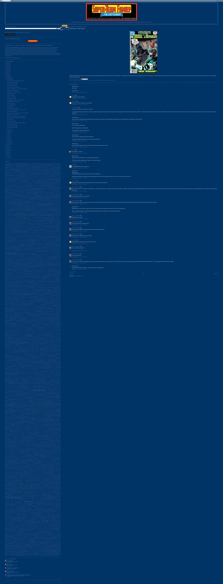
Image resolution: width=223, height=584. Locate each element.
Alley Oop (16, 174)
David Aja (43, 249)
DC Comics (86, 80)
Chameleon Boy (41, 220)
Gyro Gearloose (56, 304)
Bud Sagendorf (10, 210)
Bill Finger (37, 193)
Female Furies (41, 280)
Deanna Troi (51, 253)
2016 (7, 147)
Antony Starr (29, 180)
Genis (45, 292)
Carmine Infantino (45, 217)
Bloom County (34, 199)
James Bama (29, 326)
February (9, 142)
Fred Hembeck (30, 287)
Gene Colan (7, 292)
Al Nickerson (18, 169)
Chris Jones (46, 225)
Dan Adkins (31, 239)
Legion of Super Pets (55, 372)
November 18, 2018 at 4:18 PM (79, 203)
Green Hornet (43, 300)
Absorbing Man (7, 164)
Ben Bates (10, 191)
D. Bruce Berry (25, 238)
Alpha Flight (21, 174)
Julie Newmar (37, 355)
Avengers (50, 185)
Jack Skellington (56, 323)
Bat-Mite (28, 188)
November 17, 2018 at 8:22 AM (79, 92)
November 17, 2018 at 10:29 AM (79, 104)
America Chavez (40, 175)
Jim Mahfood (27, 337)
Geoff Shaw (22, 293)
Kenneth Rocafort (33, 361)
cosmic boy (48, 233)
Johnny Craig (11, 349)
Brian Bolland (44, 205)
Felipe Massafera (16, 280)
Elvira (17, 274)
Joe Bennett (18, 339)
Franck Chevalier (53, 283)
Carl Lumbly (47, 216)
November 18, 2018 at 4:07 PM (79, 197)
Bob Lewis (17, 202)
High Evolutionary (39, 311)
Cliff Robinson (52, 230)
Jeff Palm (12, 332)
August (8, 132)
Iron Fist (21, 320)
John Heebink (47, 344)
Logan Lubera (15, 377)
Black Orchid (50, 197)
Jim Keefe (17, 337)
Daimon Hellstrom (55, 238)
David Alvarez (48, 249)
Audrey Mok (37, 185)
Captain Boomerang (39, 214)
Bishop (30, 196)
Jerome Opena (38, 333)
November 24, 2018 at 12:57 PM (79, 243)
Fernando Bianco (50, 280)
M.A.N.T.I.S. (47, 379)
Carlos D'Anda (57, 216)
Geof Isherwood (9, 293)
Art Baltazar (41, 182)
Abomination (52, 163)
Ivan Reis (97, 80)
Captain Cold (18, 215)
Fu (28, 288)
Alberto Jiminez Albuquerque (46, 170)
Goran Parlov (55, 298)
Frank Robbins (25, 286)
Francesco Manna (21, 283)
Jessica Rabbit (49, 334)
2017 (7, 146)
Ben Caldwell (15, 191)
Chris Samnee (16, 226)
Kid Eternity (41, 363)
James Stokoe (12, 327)
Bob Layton (11, 202)
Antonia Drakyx (16, 180)
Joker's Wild (29, 349)
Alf (32, 173)
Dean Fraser (37, 253)
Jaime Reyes (47, 325)
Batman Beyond (44, 188)
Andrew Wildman (41, 176)
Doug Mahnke (35, 265)
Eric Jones (30, 275)
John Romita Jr (56, 345)
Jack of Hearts (44, 323)
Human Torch (48, 315)
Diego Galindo (38, 259)
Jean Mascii (14, 331)
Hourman (43, 312)
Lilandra (58, 374)
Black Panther (56, 197)
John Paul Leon (34, 345)
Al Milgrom (12, 169)
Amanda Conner (45, 174)
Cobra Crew (30, 231)
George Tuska (47, 294)
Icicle (15, 317)
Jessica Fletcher (36, 334)
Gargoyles (11, 291)
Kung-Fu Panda (30, 367)
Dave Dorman (32, 248)
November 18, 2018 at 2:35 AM (79, 161)
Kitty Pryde (12, 366)
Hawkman (7, 309)
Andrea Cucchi (17, 176)
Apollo (44, 180)
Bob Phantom (40, 202)
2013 (7, 152)
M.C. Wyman (53, 379)
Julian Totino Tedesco (29, 355)
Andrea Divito (22, 176)
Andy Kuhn (56, 176)
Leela (20, 372)
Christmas (21, 227)
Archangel (18, 181)
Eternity (7, 277)
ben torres (33, 191)
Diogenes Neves (55, 259)
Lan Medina (34, 368)
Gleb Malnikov (22, 298)
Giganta (28, 297)
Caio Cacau (13, 213)
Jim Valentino (9, 338)
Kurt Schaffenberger (41, 367)
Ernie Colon (35, 276)
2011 (7, 155)
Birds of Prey (25, 196)
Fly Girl (46, 282)
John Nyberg (28, 345)
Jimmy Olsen (15, 338)
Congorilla (50, 232)
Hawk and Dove (37, 308)
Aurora (46, 185)
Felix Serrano (36, 280)
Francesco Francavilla (13, 283)
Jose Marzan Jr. (47, 351)
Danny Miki (11, 244)
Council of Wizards (58, 233)
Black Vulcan (27, 198)
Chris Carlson (32, 225)
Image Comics (37, 317)
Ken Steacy (22, 361)
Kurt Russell (35, 367)
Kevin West (12, 363)
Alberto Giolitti (38, 170)
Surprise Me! (32, 40)
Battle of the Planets (55, 188)
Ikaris (33, 317)
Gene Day (13, 292)
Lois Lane (19, 377)
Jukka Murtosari (11, 355)
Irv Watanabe (57, 320)
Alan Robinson (11, 170)
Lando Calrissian (45, 368)
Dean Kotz (47, 253)
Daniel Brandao (11, 243)
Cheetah (49, 222)
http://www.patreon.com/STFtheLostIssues (13, 57)
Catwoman (48, 219)
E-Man (25, 269)
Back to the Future (24, 186)
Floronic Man (36, 282)
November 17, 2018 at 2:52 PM (79, 132)
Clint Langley (8, 231)
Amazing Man (11, 175)
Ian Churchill (40, 316)
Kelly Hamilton (36, 360)
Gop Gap (50, 298)
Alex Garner (18, 171)
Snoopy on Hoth (10, 119)
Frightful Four (7, 288)
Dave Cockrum (14, 248)
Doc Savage (46, 260)
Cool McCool (17, 233)
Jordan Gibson (32, 350)
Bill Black (20, 193)
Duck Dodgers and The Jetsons (13, 108)
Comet (58, 231)
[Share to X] (84, 79)
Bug (25, 210)
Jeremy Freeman (54, 332)
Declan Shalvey (22, 254)
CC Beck (53, 219)
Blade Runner (51, 198)
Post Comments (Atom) (78, 275)
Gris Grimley (43, 303)
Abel (44, 163)
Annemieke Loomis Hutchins (36, 179)
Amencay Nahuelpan (33, 175)
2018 (7, 76)
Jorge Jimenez (56, 350)
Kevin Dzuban (14, 362)
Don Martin (13, 264)
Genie (42, 292)
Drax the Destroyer (28, 266)
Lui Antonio (56, 378)
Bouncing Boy (53, 203)
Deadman (22, 253)
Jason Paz (34, 328)
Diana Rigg (42, 258)
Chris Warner (41, 226)
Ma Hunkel (8, 380)
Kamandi (18, 357)
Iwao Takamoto (30, 321)
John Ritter (50, 345)
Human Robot (36, 315)
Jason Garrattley (22, 328)
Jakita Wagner (7, 326)
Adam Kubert (8, 165)
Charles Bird (53, 220)
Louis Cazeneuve (23, 378)
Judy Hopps (52, 354)
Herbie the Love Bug (48, 310)
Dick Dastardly (58, 258)
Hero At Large (25, 311)
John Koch (58, 344)
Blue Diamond (52, 199)
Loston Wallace (7, 378)
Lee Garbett (56, 371)
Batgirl (32, 188)
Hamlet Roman (34, 305)
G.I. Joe (59, 288)
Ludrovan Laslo (51, 378)
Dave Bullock (8, 248)
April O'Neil (53, 180)
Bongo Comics (30, 203)
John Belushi (52, 342)
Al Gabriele (57, 168)
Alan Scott (16, 170)
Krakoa (58, 366)
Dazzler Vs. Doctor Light (11, 96)
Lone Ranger (28, 377)
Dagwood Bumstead (48, 238)
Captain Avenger (32, 214)
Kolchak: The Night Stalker (45, 366)
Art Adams (35, 182)
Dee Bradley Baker (28, 254)
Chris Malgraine (51, 225)
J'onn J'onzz (25, 322)
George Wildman (54, 294)
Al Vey (33, 169)
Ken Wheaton (27, 361)
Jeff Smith (16, 332)
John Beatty (46, 342)
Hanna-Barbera (55, 305)
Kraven (9, 367)
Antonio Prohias (23, 180)
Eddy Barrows (55, 270)
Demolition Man (57, 254)
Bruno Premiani (20, 209)
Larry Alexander (55, 368)
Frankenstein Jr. (43, 286)
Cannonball (55, 213)
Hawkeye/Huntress (50, 308)
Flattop (26, 282)
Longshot (33, 377)
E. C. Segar (29, 269)
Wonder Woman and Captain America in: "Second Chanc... (18, 113)
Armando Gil (58, 181)
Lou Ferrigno (17, 378)
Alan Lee (57, 169)
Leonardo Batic (31, 373)
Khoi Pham (29, 363)
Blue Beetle (40, 199)
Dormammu (15, 265)
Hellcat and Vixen (10, 106)
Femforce (46, 280)
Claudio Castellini (13, 230)
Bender (37, 191)
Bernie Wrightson (35, 192)
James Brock (40, 326)
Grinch (39, 303)
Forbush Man (54, 282)
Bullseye (47, 210)
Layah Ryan (9, 371)
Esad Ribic (45, 276)
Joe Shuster (15, 342)
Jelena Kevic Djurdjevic (42, 332)
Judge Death (36, 354)
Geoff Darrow (16, 293)
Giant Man (23, 297)
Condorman (46, 232)
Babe (14, 186)
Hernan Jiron (19, 311)
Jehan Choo (36, 332)
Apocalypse (39, 180)
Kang (22, 357)
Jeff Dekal (49, 331)
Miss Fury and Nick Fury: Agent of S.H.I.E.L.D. (15, 80)
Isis (11, 321)
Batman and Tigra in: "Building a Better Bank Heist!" (16, 117)
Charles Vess (39, 221)
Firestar (35, 281)
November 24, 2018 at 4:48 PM (79, 263)
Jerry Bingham (48, 333)
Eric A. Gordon (17, 275)
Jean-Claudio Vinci (19, 331)
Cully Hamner (46, 237)
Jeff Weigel (21, 332)
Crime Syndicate (38, 236)
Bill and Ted (15, 193)
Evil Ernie (50, 277)
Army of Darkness (8, 182)
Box (57, 203)
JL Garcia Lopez (39, 338)
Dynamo (16, 269)
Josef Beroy (58, 351)
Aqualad (57, 180)
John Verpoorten (20, 348)
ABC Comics (35, 163)
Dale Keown (12, 239)
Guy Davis (37, 304)
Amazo (16, 175)
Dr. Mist (57, 265)
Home (144, 273)
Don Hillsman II (55, 263)
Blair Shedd (56, 198)
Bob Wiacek (13, 203)
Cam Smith (32, 213)
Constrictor (54, 232)
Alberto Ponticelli (53, 170)
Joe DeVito (47, 339)
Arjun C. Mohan (46, 181)
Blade (47, 198)
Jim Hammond (7, 337)
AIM (13, 168)
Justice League (8, 356)
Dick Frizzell (13, 259)
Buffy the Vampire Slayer (19, 210)
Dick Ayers (52, 258)
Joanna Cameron (54, 338)
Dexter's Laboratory (30, 258)
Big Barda (6, 193)
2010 (7, 157)
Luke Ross (30, 379)
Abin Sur (47, 163)
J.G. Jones (55, 321)
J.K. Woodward (15, 322)
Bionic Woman (15, 196)
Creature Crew (13, 236)
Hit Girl (50, 311)
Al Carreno (44, 168)
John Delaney (12, 344)
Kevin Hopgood (26, 362)
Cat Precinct (33, 219)
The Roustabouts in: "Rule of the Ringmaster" (15, 100)
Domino (45, 263)
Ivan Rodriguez (24, 321)
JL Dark (33, 338)
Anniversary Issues (50, 179)
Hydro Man (11, 316)
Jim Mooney (32, 337)
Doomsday (7, 265)
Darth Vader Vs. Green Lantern (77, 28)
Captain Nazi (8, 216)
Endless (55, 274)
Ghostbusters (7, 297)
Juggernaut (57, 354)
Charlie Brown (57, 221)
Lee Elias (51, 371)
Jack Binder (50, 322)
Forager (50, 282)
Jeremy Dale (49, 332)
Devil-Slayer (6, 258)
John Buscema (14, 343)
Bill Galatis (41, 193)
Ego (48, 271)
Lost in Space (57, 377)
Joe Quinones (56, 340)
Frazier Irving (49, 286)
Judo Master (48, 354)
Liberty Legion (20, 374)
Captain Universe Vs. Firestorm (13, 90)
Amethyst (52, 175)
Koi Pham (38, 366)
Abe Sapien (41, 163)
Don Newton (18, 264)
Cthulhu (37, 237)
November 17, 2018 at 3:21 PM (79, 140)
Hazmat (24, 309)
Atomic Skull (18, 185)
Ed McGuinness (39, 270)
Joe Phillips (40, 340)
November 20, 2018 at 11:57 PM (79, 231)
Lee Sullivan (10, 372)
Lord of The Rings (43, 377)
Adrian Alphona (55, 165)
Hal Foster (15, 305)
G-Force (50, 288)
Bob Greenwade (75, 107)
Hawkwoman (13, 309)
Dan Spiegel (32, 242)
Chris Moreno (7, 226)
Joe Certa (36, 339)
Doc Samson (40, 260)
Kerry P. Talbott (58, 361)
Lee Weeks (16, 372)
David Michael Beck (50, 250)
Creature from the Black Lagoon (22, 236)
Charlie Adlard (51, 221)
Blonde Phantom (19, 199)
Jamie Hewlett (30, 327)
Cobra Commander (24, 231)
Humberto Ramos (56, 315)
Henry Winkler (32, 310)
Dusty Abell (7, 269)
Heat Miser (32, 309)
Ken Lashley (11, 361)
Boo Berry (35, 203)
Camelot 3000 (38, 213)
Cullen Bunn (41, 237)
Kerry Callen (46, 361)
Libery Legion (25, 374)
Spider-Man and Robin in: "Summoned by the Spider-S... (17, 88)
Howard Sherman (28, 314)
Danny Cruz (57, 243)
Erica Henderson (18, 276)
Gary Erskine (33, 291)
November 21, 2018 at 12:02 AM (79, 237)
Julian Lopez (22, 355)
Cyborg (57, 237)
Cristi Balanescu (13, 237)
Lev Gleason (54, 373)
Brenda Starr (57, 204)
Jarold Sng (46, 327)
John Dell (17, 344)
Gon (47, 298)
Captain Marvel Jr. (50, 215)
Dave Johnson (56, 248)
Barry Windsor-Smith (56, 187)
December (9, 77)
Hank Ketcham (49, 305)
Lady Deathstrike (22, 368)
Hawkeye (43, 308)
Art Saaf (51, 182)
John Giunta (36, 344)
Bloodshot (24, 199)
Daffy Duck (42, 238)
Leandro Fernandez (27, 371)
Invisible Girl (58, 318)
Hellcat (16, 310)
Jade (17, 325)
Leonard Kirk (25, 373)
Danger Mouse (44, 242)
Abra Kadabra (57, 163)
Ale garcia (58, 170)
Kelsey (45, 360)
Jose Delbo (16, 351)
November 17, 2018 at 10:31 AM (79, 114)
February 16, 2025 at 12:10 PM (79, 269)
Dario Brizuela (35, 244)
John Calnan (29, 343)
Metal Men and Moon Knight (12, 82)
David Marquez (36, 250)
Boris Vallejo (47, 203)
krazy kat (13, 367)
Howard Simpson (36, 314)
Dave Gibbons (38, 248)
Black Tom (22, 198)
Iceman (11, 317)
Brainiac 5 (25, 204)
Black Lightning (37, 197)
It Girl (14, 321)
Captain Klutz (36, 215)
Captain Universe (19, 216)
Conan (30, 232)
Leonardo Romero (37, 373)
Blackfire (38, 198)
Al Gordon (6, 169)
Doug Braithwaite (21, 265)
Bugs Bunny (30, 210)
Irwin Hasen (7, 321)
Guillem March (28, 304)
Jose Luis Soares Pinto (33, 351)
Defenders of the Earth (42, 254)
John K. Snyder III (53, 344)
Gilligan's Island (52, 297)
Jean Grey (8, 331)
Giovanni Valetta (58, 297)
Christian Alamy (8, 227)
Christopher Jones (35, 227)
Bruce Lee (50, 208)
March (8, 140)
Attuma (29, 185)
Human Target (42, 315)
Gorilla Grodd (15, 299)
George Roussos (41, 294)
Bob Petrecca (35, 202)
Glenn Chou (31, 298)
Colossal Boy (47, 231)
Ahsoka (11, 168)
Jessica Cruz (31, 334)
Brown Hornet (39, 208)
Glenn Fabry (35, 298)
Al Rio (30, 169)
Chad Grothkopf (14, 220)
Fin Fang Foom (17, 281)
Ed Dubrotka (19, 270)
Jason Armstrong (55, 327)
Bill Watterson (36, 194)
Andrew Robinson (35, 176)
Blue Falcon (57, 199)
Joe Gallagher (52, 339)
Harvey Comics (11, 308)
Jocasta (59, 338)
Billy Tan (6, 196)
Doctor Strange (16, 263)
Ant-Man (57, 179)
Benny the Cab (52, 191)
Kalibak (56, 356)
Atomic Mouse (7, 185)
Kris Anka (17, 367)
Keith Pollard (14, 360)
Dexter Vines (24, 258)
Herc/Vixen (53, 310)
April (8, 139)
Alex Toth (22, 173)
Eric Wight (6, 276)
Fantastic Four (57, 278)
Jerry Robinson (12, 334)
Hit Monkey (54, 311)
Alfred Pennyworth (38, 173)
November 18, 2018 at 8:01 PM (79, 212)
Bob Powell (45, 202)
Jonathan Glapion (10, 350)
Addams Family (38, 165)
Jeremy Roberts (24, 333)
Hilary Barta (45, 311)
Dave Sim (16, 249)
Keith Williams (25, 360)
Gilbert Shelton (46, 297)
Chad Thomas (24, 220)
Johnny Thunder (23, 349)
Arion (42, 181)
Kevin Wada (57, 362)
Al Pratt (26, 169)
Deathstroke (15, 254)
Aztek (6, 186)
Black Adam (41, 196)
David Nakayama (57, 250)
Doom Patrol (56, 264)
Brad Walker (15, 204)
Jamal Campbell (13, 326)
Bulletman (43, 210)
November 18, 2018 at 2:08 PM (79, 184)
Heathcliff (40, 309)
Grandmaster (39, 299)
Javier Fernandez (52, 328)
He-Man (27, 309)
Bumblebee (53, 210)
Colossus (53, 231)
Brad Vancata (10, 204)
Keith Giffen (8, 360)
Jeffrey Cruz (26, 332)
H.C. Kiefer (6, 305)
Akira (24, 168)
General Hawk (34, 292)
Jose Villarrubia (54, 351)
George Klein (13, 294)
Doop (11, 265)
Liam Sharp (8, 374)
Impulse (57, 317)
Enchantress (50, 274)
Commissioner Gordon (15, 232)
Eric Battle (21, 275)
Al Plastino (22, 169)
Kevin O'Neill (46, 362)
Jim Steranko (58, 337)
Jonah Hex (54, 349)
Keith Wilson (31, 360)
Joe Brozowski (23, 339)
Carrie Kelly (7, 219)
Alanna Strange (27, 170)
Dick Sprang (26, 259)
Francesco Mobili (27, 283)
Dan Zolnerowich (37, 242)
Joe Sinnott (20, 342)
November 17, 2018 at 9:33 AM (79, 98)
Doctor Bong (52, 260)
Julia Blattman (17, 355)
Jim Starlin (52, 337)
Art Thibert (55, 182)
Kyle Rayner (58, 367)
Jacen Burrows (35, 322)
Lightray (54, 374)
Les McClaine (44, 373)
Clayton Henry (33, 230)
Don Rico (29, 264)
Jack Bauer (45, 322)
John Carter (35, 343)
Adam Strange (18, 165)
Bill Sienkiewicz (18, 194)
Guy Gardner (42, 304)
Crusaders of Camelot (24, 237)
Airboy (21, 168)
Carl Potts (52, 216)
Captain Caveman (12, 215)
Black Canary (58, 196)
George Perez (26, 294)
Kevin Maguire (32, 362)
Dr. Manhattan (52, 265)
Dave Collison (21, 248)
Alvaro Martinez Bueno (34, 174)
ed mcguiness (31, 270)
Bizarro (36, 196)
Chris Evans (37, 225)
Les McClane (49, 373)
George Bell (34, 293)
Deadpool (27, 253)
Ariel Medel (33, 181)
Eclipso (9, 270)
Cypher (17, 238)
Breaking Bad (53, 204)
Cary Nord (12, 219)
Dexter (15, 258)
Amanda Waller (53, 174)
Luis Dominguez (12, 379)
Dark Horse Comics (49, 244)
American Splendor (46, 175)
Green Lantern (92, 80)
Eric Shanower (51, 275)
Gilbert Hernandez (40, 297)
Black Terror (17, 198)
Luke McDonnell (23, 379)
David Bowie (57, 249)
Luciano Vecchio (39, 378)
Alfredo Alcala (45, 173)
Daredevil (22, 244)
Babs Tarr (18, 186)
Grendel (25, 303)
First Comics (46, 281)
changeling (47, 220)
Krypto (21, 367)
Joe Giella (57, 339)
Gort (19, 299)
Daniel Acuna (49, 242)
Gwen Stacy (48, 304)
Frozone (25, 288)
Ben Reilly (29, 191)
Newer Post (71, 273)
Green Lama (49, 300)
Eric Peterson (41, 275)
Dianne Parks (47, 258)
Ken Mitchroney (17, 361)
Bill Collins (23, 193)
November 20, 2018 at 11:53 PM (79, 224)
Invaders (47, 318)
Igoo (25, 317)
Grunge (58, 303)
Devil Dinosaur (56, 257)
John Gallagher (31, 344)
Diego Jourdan (44, 259)
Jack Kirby (10, 323)
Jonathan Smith (16, 350)
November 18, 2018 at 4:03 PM (79, 191)
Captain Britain (47, 214)
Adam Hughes (47, 164)
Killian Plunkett (26, 365)
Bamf (33, 186)
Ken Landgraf (7, 361)
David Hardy (21, 250)
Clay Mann (18, 230)
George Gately (57, 293)
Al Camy (41, 168)
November (9, 79)
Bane (41, 186)
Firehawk (31, 281)
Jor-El (27, 350)
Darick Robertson (29, 244)
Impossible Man (51, 317)
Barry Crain (44, 187)
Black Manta (44, 197)
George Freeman (46, 293)
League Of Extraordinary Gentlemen (18, 371)
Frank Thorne (38, 286)
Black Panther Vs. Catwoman (12, 114)
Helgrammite (59, 309)
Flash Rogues (18, 282)
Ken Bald (49, 360)
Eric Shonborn (57, 275)
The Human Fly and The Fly (12, 124)
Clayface (23, 230)
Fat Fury (12, 280)
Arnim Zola (14, 182)
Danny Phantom (16, 244)
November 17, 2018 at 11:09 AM (79, 120)
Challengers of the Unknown (32, 220)
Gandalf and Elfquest (11, 95)
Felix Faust (31, 280)
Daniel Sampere (26, 243)
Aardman (16, 163)
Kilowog (32, 365)
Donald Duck (50, 264)
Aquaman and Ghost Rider (12, 85)
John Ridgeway (45, 345)
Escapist (58, 276)
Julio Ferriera (45, 355)
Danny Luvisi (7, 244)
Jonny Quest (22, 350)
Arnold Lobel (22, 182)
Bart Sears (8, 188)
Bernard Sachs (28, 192)
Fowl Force (6, 283)
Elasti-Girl (57, 271)
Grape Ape (57, 299)
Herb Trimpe (37, 310)
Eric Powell (46, 275)
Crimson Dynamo (53, 236)
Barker (17, 187)
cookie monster (11, 233)
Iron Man (31, 320)
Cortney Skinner (32, 233)
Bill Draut (27, 193)
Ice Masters (6, 317)
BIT (33, 196)
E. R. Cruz (33, 269)
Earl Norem (48, 269)
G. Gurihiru (54, 288)
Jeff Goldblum (54, 331)
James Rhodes (50, 326)
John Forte (26, 344)
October (8, 129)
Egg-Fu (45, 271)
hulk (21, 315)
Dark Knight (57, 244)
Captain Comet (24, 215)
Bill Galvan (45, 193)
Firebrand (26, 281)
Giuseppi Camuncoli (9, 298)
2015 (7, 149)
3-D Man (8, 163)
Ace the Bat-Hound (23, 164)
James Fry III (45, 326)
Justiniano (38, 356)
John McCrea (18, 345)
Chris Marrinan (56, 225)
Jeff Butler (44, 331)
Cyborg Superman (7, 238)
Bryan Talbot (45, 209)
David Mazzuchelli (43, 250)
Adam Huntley (54, 164)
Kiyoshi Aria (17, 366)
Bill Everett (32, 193)
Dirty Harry (10, 260)
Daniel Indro (16, 243)
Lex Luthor (59, 373)
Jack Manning (32, 323)
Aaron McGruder (29, 163)
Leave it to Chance (39, 371)
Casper (22, 219)
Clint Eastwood (57, 230)
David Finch (16, 250)
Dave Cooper (26, 248)
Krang (6, 367)
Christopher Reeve (49, 227)
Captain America (18, 214)
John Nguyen (23, 345)
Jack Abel (40, 322)
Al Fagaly (48, 168)
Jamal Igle (18, 326)
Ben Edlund (20, 191)
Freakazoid (53, 286)
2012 (7, 154)
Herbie (42, 310)
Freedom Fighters (56, 287)
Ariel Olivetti (75, 80)
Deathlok (9, 254)
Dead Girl (17, 253)
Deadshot (32, 253)
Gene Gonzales (19, 292)
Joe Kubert (17, 340)
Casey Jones (17, 219)
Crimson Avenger (45, 236)
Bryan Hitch (33, 209)
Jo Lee (49, 338)
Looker (37, 377)
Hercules (59, 310)
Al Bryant (36, 168)
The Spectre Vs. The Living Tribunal (13, 87)
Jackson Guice (12, 325)
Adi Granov (44, 165)
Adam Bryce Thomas (40, 164)
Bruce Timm (13, 209)
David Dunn (11, 250)
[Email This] (82, 79)
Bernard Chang (17, 192)
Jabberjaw (30, 322)
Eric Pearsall (35, 275)
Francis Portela (40, 283)
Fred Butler (57, 286)
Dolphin (41, 263)
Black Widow (32, 198)
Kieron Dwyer (58, 363)
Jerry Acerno (43, 333)
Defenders (34, 254)
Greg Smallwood (12, 303)
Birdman (20, 196)
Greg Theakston (19, 303)
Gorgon (9, 299)
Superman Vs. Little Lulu (11, 93)
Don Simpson (44, 264)
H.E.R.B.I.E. (11, 305)
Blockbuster (10, 199)
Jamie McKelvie (35, 327)
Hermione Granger (13, 311)
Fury (40, 288)
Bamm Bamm (37, 186)
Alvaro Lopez (27, 174)
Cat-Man (42, 219)
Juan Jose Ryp (21, 354)
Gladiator (16, 298)
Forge (58, 282)
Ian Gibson (45, 316)
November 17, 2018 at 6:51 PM (79, 153)
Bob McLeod (22, 202)
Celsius (58, 219)
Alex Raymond (42, 171)
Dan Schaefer (16, 242)
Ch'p (9, 220)
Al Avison (27, 168)
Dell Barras (52, 254)
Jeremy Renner (18, 333)
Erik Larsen (23, 276)
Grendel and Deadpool (11, 104)
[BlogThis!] (83, 79)
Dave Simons (22, 249)
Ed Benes (14, 270)
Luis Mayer (17, 379)
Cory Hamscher (38, 233)
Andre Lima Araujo (10, 176)
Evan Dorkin (27, 277)
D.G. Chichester (31, 238)
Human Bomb (30, 315)
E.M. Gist (41, 269)
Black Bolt (52, 196)
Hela (50, 309)
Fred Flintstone (12, 287)
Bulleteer (34, 210)
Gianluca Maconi (18, 297)
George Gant (52, 293)
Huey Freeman (11, 315)
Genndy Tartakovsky (51, 292)
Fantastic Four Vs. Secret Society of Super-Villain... (16, 116)
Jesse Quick (25, 334)
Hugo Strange (16, 315)
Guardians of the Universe (19, 304)
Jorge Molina (11, 351)
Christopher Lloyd (42, 227)
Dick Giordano (19, 259)
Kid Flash (46, 363)
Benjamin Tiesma (46, 191)
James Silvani (7, 327)
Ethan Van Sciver (13, 277)
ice (58, 316)
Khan (20, 363)
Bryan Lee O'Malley (40, 209)
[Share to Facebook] (86, 79)
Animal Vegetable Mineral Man (18, 179)
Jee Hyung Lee (34, 331)
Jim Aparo (27, 335)
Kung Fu (25, 367)
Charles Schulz (20, 221)
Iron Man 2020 (38, 320)
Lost (53, 377)
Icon (18, 317)
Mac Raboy (14, 380)
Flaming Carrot (56, 281)
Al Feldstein (52, 168)
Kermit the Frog (40, 361)
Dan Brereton (46, 239)
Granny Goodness (46, 299)
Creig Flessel (31, 236)
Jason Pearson (39, 328)
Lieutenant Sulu (30, 374)
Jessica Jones (42, 334)
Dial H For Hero (37, 258)
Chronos (55, 227)
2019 (7, 74)
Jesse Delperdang (19, 334)
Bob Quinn (49, 202)
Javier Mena (57, 328)
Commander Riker (7, 232)
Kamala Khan (12, 357)
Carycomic (74, 180)
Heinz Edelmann (45, 309)
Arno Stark (18, 182)
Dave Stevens (28, 249)
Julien (41, 355)
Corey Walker (26, 233)
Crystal (30, 237)
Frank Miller (13, 286)
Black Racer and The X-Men (12, 127)
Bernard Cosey (23, 192)
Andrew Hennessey (28, 176)
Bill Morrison (57, 193)
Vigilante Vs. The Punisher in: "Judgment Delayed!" (16, 122)
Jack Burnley (55, 322)
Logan (10, 377)
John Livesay (8, 345)
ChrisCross (58, 226)
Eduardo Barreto (27, 271)
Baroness (40, 187)
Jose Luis (27, 351)
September (9, 131)
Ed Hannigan (25, 270)
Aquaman (7, 181)
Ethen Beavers (21, 277)
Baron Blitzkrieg (21, 187)
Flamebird (51, 281)
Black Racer (7, 198)
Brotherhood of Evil (21, 208)
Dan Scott (26, 242)
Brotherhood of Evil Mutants (30, 208)
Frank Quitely (19, 286)
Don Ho (59, 263)
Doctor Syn (23, 263)
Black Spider (13, 198)
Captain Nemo (13, 216)
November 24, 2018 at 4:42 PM (79, 256)
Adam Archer (29, 164)
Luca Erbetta (29, 378)
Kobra (35, 366)
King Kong (47, 365)
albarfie (73, 95)
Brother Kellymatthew (76, 194)
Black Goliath (24, 197)
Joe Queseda (50, 340)
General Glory (28, 292)
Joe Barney (13, 339)
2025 (7, 64)
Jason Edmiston (11, 328)
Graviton (11, 300)
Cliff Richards (47, 230)
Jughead (6, 355)
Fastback (8, 280)
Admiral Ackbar (49, 165)
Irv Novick (52, 320)
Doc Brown (30, 260)
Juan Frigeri (16, 354)
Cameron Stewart (44, 213)
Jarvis (50, 327)
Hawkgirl (57, 308)
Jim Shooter (46, 337)
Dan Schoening (22, 242)
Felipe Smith (26, 280)
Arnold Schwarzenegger (29, 182)
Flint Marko (30, 282)
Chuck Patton (28, 228)
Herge (8, 311)
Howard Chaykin (9, 314)
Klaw (32, 366)
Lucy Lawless (46, 378)
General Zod (38, 292)
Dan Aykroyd (36, 239)
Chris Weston (47, 226)
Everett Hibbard (45, 277)
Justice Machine (25, 356)
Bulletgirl (38, 210)
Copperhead (21, 233)
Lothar (12, 378)
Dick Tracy (32, 259)
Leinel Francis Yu (19, 373)
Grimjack (35, 303)
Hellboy (11, 310)
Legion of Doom (31, 372)
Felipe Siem (22, 280)
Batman (37, 188)
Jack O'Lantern (38, 323)
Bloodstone (28, 199)
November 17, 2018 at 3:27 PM (79, 146)
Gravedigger (7, 300)
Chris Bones (17, 225)
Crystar (33, 237)
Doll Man (37, 263)
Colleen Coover (41, 231)
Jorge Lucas (7, 351)
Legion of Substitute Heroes (47, 372)
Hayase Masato (19, 309)
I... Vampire (31, 316)
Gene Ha (23, 292)
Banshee (45, 186)
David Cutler (6, 250)
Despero (30, 257)
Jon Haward (48, 349)
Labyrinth (13, 368)
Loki (23, 377)
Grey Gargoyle (30, 303)
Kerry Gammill (51, 361)
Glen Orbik (26, 298)
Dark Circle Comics (42, 244)
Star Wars (102, 80)
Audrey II (33, 185)
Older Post (216, 273)
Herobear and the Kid (32, 311)
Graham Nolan (33, 299)
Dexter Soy (19, 258)
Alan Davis (44, 169)
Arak (11, 181)
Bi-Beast (58, 192)
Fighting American (11, 281)
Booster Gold (40, 203)
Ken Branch (57, 360)
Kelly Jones (41, 360)
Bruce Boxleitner (44, 208)
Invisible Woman (10, 320)
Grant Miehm (52, 299)
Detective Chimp (50, 257)
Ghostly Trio (12, 297)
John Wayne (37, 348)
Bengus (41, 191)
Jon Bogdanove (42, 349)
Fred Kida (35, 287)
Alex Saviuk (54, 171)
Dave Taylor (34, 249)
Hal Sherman (20, 305)
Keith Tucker (20, 360)
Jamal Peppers (23, 326)
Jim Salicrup (42, 337)
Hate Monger (22, 308)
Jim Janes (13, 337)
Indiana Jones (11, 318)
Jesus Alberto (55, 334)
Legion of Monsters (38, 372)
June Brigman (51, 355)
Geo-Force (59, 292)
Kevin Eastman (19, 362)
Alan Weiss (22, 170)
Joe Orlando (34, 340)
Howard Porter (15, 314)
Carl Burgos (42, 216)
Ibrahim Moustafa (54, 316)
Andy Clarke (46, 176)
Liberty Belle (14, 374)
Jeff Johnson (59, 331)
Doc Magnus (35, 260)
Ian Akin (36, 316)
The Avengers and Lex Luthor (12, 83)
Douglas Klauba (47, 265)
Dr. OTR (73, 149)
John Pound (40, 345)
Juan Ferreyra (11, 354)
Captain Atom (25, 214)
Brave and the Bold (44, 204)
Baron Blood (26, 187)
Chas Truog (22, 222)
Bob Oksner (29, 202)
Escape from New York (52, 276)
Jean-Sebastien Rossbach (27, 331)
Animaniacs (25, 179)
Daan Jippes (36, 238)
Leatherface (33, 371)
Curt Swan (52, 237)
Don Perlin (24, 264)
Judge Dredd (41, 354)
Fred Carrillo (6, 287)
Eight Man (52, 271)
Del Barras (47, 254)
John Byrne (21, 343)
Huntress (6, 316)
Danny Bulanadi (52, 243)
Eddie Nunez (50, 270)
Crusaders (18, 237)
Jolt (33, 349)
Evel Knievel (38, 277)
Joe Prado (44, 340)
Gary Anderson (16, 291)
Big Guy (11, 193)
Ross (73, 164)
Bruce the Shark (7, 209)
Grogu (47, 303)
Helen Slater (54, 309)
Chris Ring (11, 226)
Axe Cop (56, 185)
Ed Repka (45, 270)
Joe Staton (26, 342)
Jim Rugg (38, 337)
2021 (7, 71)
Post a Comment (72, 271)
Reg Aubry (74, 101)
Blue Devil (46, 199)
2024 (7, 66)
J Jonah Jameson (37, 321)
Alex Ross (48, 171)
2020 (7, 73)
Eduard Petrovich (20, 271)
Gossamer (23, 299)
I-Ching (27, 316)
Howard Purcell (22, 314)
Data (27, 247)
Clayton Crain (28, 230)
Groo (51, 303)
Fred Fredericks (17, 287)
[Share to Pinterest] (87, 79)
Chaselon (27, 222)
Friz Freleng (12, 288)
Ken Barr (53, 360)
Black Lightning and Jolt (11, 98)
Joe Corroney (42, 339)
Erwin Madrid (40, 276)
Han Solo (43, 305)
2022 (7, 69)
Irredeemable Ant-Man (45, 320)
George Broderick (39, 293)
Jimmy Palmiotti (22, 338)
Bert (41, 192)
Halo (24, 305)
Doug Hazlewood (28, 265)
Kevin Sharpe (52, 362)
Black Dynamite (14, 197)
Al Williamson (38, 169)
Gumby (33, 304)
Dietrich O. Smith (49, 259)
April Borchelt (48, 180)
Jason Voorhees (46, 328)
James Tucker (24, 327)
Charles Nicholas (8, 221)
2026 (7, 63)
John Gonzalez (41, 344)
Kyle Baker (48, 367)
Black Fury (19, 197)
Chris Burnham (27, 225)
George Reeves (34, 294)
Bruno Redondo (27, 209)
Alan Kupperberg (51, 169)
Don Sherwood (38, 264)
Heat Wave (36, 309)
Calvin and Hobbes (19, 213)
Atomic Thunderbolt (24, 185)
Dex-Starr (11, 258)
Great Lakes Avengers (23, 300)
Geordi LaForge (27, 293)
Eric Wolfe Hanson (11, 276)
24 (5, 163)
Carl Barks (37, 216)
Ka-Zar (48, 356)
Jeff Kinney (7, 332)
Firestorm (40, 281)
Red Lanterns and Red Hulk (12, 125)
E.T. (44, 269)
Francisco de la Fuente (47, 283)
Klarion (22, 366)
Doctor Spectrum (9, 263)
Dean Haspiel (42, 253)
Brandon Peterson (35, 204)
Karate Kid (34, 357)
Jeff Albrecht (39, 331)
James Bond (34, 326)
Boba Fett (19, 203)
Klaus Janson (26, 366)
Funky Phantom (32, 288)
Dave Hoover (45, 248)
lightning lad (43, 374)
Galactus (37, 289)
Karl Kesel (57, 357)
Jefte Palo (31, 332)
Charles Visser (45, 221)
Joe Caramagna (31, 339)
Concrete (35, 232)
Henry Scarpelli (26, 310)
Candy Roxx (50, 213)
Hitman (58, 311)
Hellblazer (7, 310)
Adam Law (13, 165)
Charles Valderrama (33, 221)
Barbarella (49, 186)
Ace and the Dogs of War (15, 164)
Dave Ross (12, 249)
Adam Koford (58, 164)
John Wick (50, 348)
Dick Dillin (8, 259)
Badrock (30, 186)
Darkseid (20, 245)
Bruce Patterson (56, 208)
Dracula (14, 266)
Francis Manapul (34, 283)
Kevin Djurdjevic (8, 362)
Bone (25, 203)
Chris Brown (21, 225)
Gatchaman (54, 291)
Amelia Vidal (27, 175)
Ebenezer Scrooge (54, 269)
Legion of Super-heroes (9, 373)
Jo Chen (45, 338)
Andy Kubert (51, 176)
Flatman (23, 282)
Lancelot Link (39, 368)
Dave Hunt (50, 248)
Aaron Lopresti (22, 163)
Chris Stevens (36, 226)
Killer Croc (16, 365)
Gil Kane (33, 297)
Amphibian (56, 175)
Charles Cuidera (58, 220)
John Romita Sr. (8, 346)
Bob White (8, 203)
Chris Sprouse (29, 226)
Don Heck (49, 263)
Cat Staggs (38, 219)
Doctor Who (28, 263)
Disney (15, 260)
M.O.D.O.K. (58, 379)
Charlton (12, 222)
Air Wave (16, 168)
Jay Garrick (29, 329)
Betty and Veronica (52, 192)
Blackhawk (42, 198)
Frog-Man (21, 288)
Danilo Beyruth (41, 243)
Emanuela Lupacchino (28, 274)
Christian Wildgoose (16, 227)
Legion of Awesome (25, 372)
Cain (9, 213)
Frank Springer (31, 286)
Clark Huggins (7, 230)
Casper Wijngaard (27, 219)
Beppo (56, 191)
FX (47, 288)
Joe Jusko (11, 340)
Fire (23, 281)
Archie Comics (23, 181)
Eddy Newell (10, 271)
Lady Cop (17, 368)
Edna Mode (15, 271)
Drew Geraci (39, 266)
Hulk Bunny (25, 315)
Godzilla (40, 298)
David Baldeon (53, 249)
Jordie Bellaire (51, 350)
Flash (6, 282)
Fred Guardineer (24, 287)
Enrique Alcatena (10, 275)
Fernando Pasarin (57, 280)
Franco (58, 283)
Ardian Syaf (29, 181)
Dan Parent (11, 242)
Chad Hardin (19, 220)
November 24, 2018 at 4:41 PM (79, 250)
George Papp (19, 294)
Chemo (58, 222)
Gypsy (52, 304)
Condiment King (41, 232)
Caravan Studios (32, 216)
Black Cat (8, 197)
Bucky (55, 209)
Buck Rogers (51, 209)
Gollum (45, 298)
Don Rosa (33, 264)
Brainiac (19, 204)
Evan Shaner (32, 277)
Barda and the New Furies (11, 187)
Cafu (6, 213)
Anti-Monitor (10, 180)
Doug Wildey (41, 265)
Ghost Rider (56, 295)
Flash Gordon (12, 282)
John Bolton (7, 343)
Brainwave (29, 204)
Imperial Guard (44, 317)
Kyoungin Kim (8, 368)
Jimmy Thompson (28, 338)
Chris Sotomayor (23, 226)
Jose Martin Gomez (41, 351)
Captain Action (10, 214)
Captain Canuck (54, 214)
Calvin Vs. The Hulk (10, 103)
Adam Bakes (34, 164)
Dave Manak (7, 249)
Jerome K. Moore (31, 333)
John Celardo (48, 343)
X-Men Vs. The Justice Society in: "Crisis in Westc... (16, 109)
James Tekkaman (18, 327)
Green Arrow (30, 300)
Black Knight (30, 197)
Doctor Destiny (57, 260)
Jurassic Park (57, 355)
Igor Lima (29, 317)
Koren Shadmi (54, 366)
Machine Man (24, 380)
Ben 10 (6, 191)
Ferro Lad (6, 281)
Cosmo (52, 233)
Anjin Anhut (29, 179)
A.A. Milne (12, 163)
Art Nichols (46, 182)
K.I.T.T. (45, 356)
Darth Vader (81, 80)
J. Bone (42, 321)
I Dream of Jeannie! (22, 316)
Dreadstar (34, 266)
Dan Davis (57, 239)
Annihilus (43, 179)
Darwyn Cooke (19, 247)
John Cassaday (41, 343)
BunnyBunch (57, 210)
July (8, 134)
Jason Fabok (17, 328)
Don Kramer (8, 264)
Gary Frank (38, 291)
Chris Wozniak (53, 226)
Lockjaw (6, 377)
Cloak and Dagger (14, 231)
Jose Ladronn (22, 351)
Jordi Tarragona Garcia (44, 350)
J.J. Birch (10, 322)
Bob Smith (59, 202)
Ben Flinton (24, 191)
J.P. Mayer (19, 322)
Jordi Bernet (37, 350)
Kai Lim (53, 356)
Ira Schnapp (16, 320)
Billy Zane (10, 196)
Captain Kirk (30, 215)
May (8, 137)
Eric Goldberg (26, 275)
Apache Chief (34, 180)
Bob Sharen (54, 202)
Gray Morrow (16, 300)
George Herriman (7, 294)
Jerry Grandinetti (54, 333)
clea (37, 230)
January (8, 144)
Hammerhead (39, 305)
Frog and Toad (17, 288)
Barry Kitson (50, 187)
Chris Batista (11, 225)
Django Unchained (20, 260)
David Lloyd (26, 250)
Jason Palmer (28, 328)
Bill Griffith (49, 193)
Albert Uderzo (32, 170)
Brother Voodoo (13, 208)
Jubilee (32, 354)
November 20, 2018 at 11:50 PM (79, 218)
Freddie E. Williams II (41, 287)
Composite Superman (24, 232)
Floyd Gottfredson (41, 282)
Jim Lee (21, 337)
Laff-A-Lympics (28, 368)
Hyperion (16, 316)
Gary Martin (49, 291)
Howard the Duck (43, 314)
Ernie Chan (29, 276)
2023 (7, 68)
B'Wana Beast (10, 186)
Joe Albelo (8, 339)
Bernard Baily (11, 192)
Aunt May (42, 185)
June (8, 136)
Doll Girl (33, 263)
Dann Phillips (46, 243)
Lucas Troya (34, 378)
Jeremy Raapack (12, 333)
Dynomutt (20, 269)
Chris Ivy (41, 225)
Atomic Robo (12, 185)
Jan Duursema (41, 327)
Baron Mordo (31, 187)
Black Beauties (47, 196)
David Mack (30, 250)
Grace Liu (27, 299)
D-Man (21, 238)
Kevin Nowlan (39, 362)
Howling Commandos (51, 314)
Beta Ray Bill (45, 192)
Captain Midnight (58, 215)
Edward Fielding (40, 271)
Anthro (6, 180)
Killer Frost (21, 365)
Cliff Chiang (42, 230)
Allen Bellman (12, 174)
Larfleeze (50, 368)
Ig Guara (21, 317)
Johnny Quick (16, 349)
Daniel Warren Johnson (34, 243)
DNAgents (26, 260)
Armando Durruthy (52, 181)
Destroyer (38, 257)
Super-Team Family (108, 80)
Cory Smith (42, 233)
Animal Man (10, 179)
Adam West (32, 165)
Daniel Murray (21, 243)
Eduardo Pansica (34, 271)
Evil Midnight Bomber (56, 277)
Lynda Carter (42, 379)
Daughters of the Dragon (42, 247)
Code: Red (35, 231)
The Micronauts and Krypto (12, 111)
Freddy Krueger (49, 287)
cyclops (13, 238)
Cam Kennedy (27, 213)
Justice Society (31, 356)
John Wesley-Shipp (44, 348)
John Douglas (22, 344)
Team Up (114, 80)
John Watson (31, 348)
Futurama (43, 288)
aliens (55, 173)
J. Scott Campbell (49, 321)
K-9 (42, 356)
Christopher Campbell (28, 227)
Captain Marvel (42, 215)
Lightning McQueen (49, 374)
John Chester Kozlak (54, 343)
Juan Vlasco (27, 354)
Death (56, 253)
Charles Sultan (27, 221)
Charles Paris (14, 221)
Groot (54, 303)
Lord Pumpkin (50, 377)
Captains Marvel (26, 216)
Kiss (8, 366)
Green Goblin (37, 300)
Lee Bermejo (46, 371)
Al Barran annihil (32, 168)
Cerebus (6, 220)
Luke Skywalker (35, 379)
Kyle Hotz (53, 367)
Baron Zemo (36, 187)
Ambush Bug (21, 175)
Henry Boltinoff (21, 310)
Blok (14, 199)
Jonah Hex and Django (11, 121)
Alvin (40, 174)
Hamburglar (29, 305)
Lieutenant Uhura (36, 374)
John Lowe (12, 345)
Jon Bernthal (37, 349)
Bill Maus (53, 193)
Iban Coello (49, 316)
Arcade (14, 181)
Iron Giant (26, 320)
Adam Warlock (25, 165)
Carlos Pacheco (24, 217)
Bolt (22, 203)
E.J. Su (37, 269)
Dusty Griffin (12, 269)
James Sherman (56, 326)
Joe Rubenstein (8, 342)
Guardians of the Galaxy (9, 304)
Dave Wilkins (39, 249)
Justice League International (17, 356)
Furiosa (37, 288)
